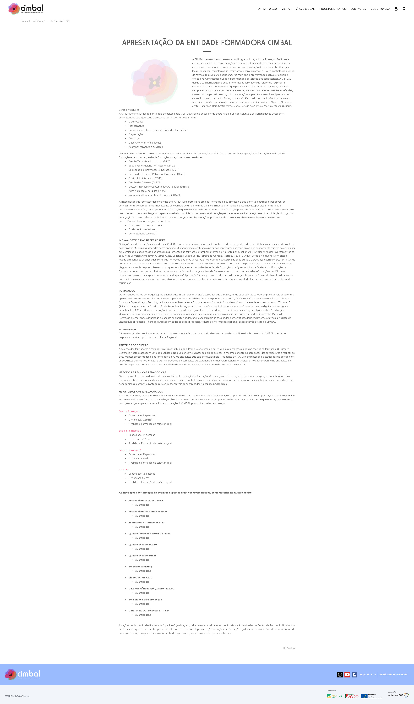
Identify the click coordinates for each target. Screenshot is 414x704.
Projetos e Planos (332, 8)
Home (24, 21)
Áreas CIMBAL (305, 8)
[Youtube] (347, 674)
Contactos (358, 8)
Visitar (286, 8)
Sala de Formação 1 (130, 411)
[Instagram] (340, 674)
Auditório (124, 469)
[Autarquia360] (398, 694)
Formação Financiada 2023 (56, 21)
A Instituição (267, 8)
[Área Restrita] (396, 9)
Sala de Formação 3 (130, 450)
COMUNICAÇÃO (380, 8)
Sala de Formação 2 (130, 430)
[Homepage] (25, 9)
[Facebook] (354, 674)
